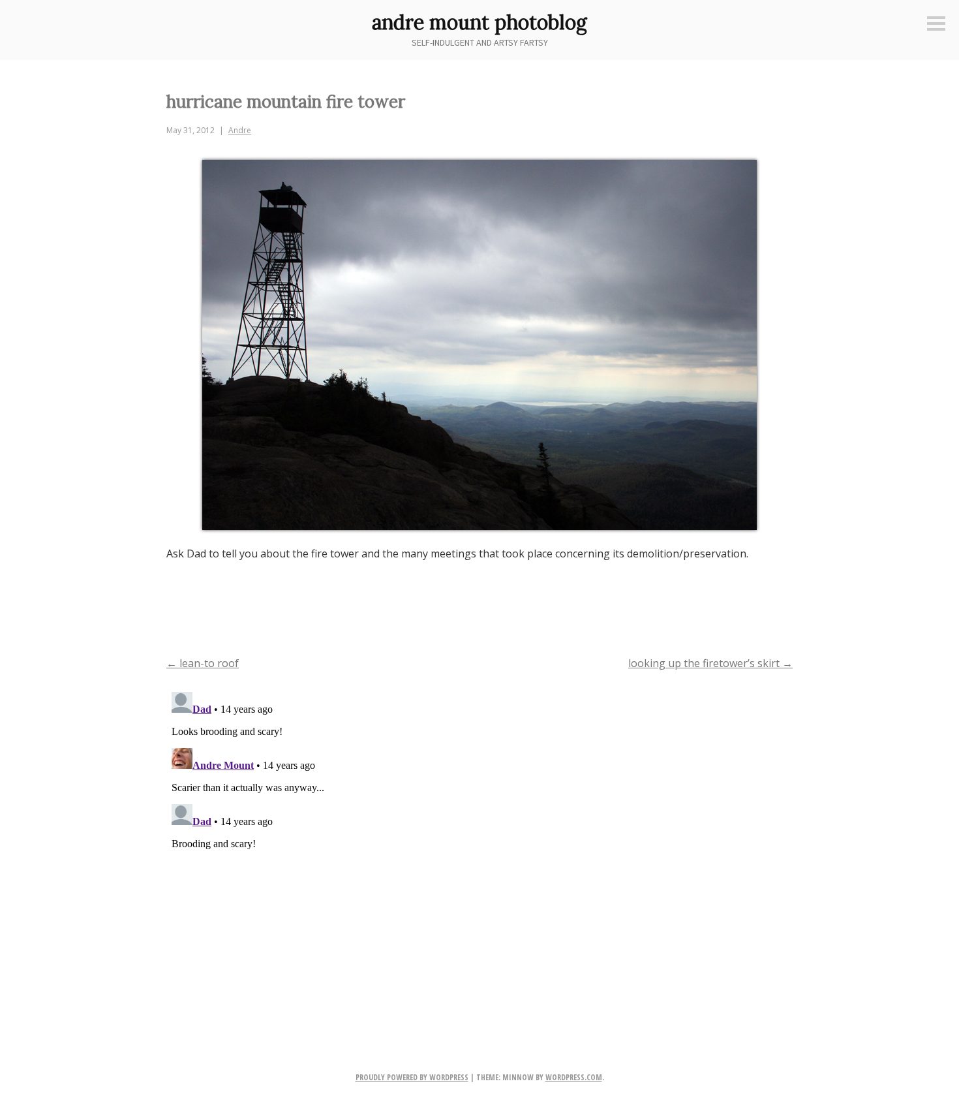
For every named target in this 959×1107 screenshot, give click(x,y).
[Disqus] (479, 850)
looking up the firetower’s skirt (710, 663)
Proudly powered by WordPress (412, 1077)
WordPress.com (573, 1077)
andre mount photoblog (479, 22)
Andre (239, 130)
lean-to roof (202, 663)
